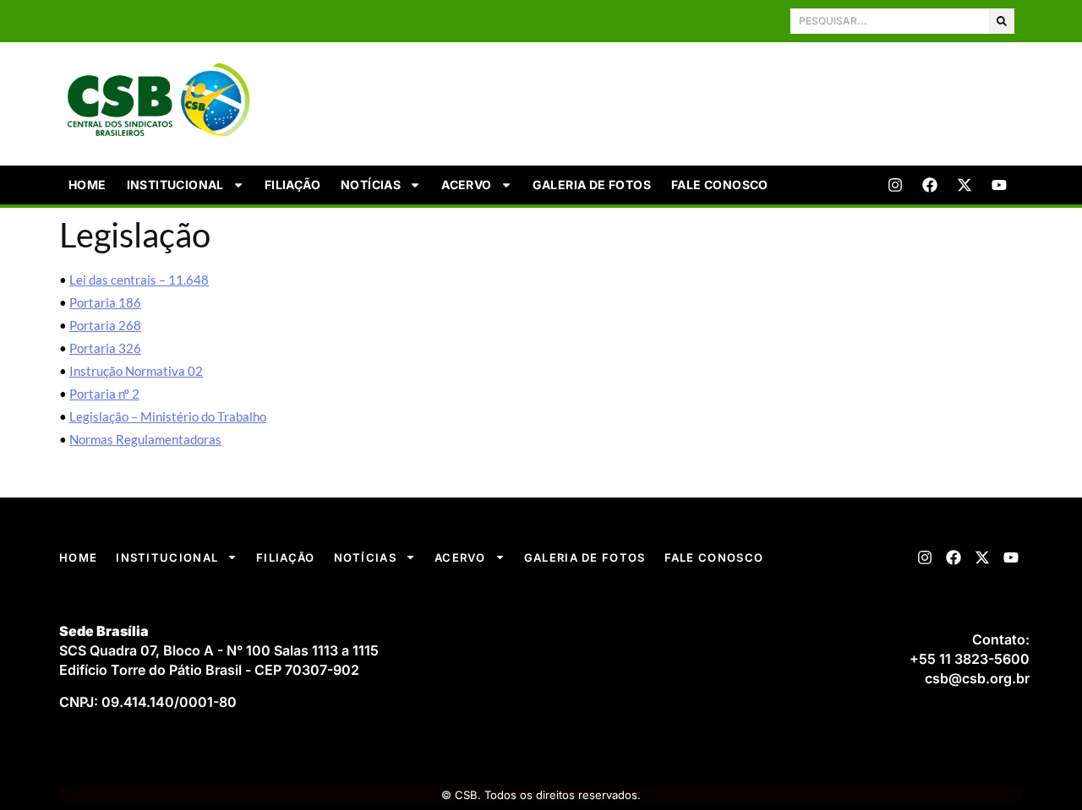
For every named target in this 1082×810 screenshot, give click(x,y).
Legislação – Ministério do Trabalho (167, 416)
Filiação (292, 184)
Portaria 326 (105, 348)
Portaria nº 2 (104, 393)
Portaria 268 (105, 325)
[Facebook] (930, 185)
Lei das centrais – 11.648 (139, 279)
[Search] (1001, 21)
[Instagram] (895, 185)
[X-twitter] (964, 185)
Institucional (175, 184)
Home (87, 184)
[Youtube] (999, 185)
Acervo (466, 184)
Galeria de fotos (592, 184)
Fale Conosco (719, 184)
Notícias (371, 184)
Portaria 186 (105, 302)
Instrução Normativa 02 (136, 370)
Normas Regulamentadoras (145, 439)
